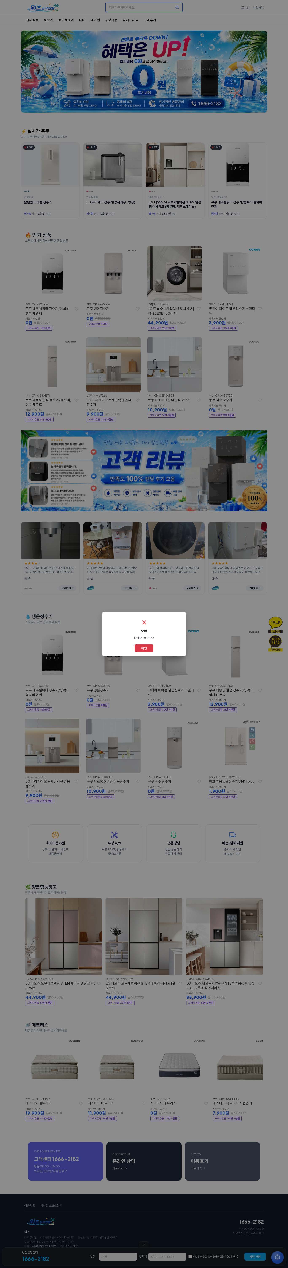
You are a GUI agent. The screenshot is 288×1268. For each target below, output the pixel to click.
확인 (144, 648)
